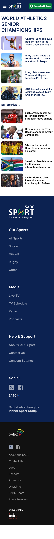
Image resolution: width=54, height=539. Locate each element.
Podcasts (15, 319)
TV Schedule (18, 303)
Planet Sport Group (23, 411)
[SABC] (17, 432)
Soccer (14, 246)
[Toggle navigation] (5, 6)
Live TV (14, 295)
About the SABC (19, 454)
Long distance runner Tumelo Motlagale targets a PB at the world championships (37, 76)
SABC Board (16, 492)
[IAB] (12, 516)
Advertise (15, 480)
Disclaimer (15, 486)
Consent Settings (21, 360)
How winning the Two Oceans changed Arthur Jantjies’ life (38, 132)
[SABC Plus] (14, 395)
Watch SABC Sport (42, 6)
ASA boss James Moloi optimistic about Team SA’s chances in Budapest (38, 93)
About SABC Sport (22, 345)
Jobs (12, 467)
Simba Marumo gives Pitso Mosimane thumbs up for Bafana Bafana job (37, 180)
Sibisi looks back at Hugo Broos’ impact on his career (38, 148)
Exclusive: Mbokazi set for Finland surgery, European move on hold (38, 116)
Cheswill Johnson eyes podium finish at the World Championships (38, 41)
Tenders (14, 473)
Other (13, 270)
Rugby (13, 262)
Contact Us (17, 353)
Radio (13, 311)
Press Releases (18, 499)
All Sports (16, 238)
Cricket (14, 254)
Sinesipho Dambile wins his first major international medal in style (38, 164)
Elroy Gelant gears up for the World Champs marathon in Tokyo (38, 58)
